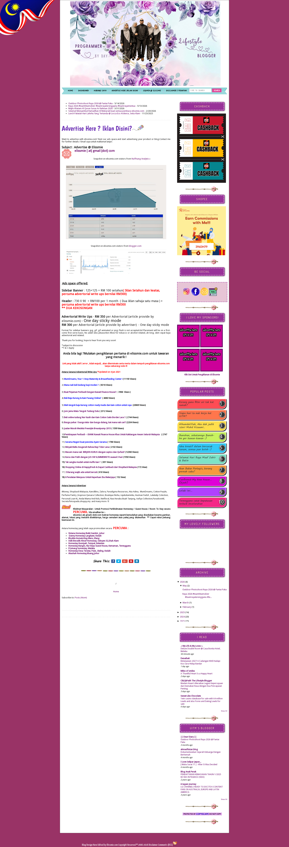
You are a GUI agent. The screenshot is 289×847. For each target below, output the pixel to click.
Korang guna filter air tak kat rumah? (196, 404)
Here (95, 845)
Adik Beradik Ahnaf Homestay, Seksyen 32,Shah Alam (93, 540)
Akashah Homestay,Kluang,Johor (83, 553)
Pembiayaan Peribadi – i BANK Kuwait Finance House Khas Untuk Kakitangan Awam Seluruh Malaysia (112, 434)
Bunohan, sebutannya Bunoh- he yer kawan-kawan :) (196, 437)
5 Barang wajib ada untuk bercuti (81, 472)
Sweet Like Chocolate (191, 696)
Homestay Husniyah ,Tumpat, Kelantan (86, 543)
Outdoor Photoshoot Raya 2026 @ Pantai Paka (90, 103)
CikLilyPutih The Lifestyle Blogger (196, 680)
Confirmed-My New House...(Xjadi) (195, 481)
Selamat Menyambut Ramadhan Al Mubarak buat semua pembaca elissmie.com (106, 111)
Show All (224, 711)
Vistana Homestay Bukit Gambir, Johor (86, 533)
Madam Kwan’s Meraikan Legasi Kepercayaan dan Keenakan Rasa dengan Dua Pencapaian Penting (202, 686)
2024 (182, 616)
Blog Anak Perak (188, 771)
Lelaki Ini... (185, 491)
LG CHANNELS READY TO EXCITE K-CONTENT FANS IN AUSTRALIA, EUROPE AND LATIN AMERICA (202, 789)
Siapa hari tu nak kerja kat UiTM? (195, 415)
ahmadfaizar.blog (189, 749)
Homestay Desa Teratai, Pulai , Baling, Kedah (89, 551)
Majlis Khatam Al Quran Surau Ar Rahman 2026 (90, 108)
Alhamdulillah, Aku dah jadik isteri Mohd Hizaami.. (196, 426)
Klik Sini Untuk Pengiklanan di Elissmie (202, 374)
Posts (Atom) (81, 597)
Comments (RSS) (165, 845)
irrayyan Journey (188, 784)
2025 (182, 612)
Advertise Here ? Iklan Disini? (97, 128)
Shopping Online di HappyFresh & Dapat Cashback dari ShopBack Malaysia (101, 467)
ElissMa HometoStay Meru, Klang (84, 538)
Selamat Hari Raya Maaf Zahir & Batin (197, 459)
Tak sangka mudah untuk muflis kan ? (83, 462)
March (186, 602)
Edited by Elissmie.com (108, 845)
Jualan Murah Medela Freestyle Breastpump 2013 (87, 428)
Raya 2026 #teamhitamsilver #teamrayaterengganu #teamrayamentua (101, 106)
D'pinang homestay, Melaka (81, 548)
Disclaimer (153, 845)
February (187, 607)
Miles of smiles (188, 671)
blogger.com (135, 246)
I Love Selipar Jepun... (191, 761)
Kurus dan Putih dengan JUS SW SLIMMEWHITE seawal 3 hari (94, 457)
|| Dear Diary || (189, 736)
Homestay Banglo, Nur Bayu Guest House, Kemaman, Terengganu (99, 545)
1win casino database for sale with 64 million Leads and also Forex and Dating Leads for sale (202, 701)
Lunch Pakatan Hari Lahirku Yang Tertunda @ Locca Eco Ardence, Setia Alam (104, 113)
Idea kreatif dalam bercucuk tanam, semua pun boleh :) (195, 448)
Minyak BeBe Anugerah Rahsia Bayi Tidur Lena (87, 447)
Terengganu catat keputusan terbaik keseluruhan (195, 502)
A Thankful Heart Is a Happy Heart (196, 673)
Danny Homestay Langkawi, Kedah (85, 535)
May (185, 585)
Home (116, 591)
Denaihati (185, 658)
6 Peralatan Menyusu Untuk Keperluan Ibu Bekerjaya (90, 477)
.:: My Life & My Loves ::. (192, 646)
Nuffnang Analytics (141, 158)
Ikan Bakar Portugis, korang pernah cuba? (195, 470)
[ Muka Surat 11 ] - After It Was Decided (199, 764)
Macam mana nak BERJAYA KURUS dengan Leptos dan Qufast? (95, 452)
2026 (182, 582)
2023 (182, 621)
